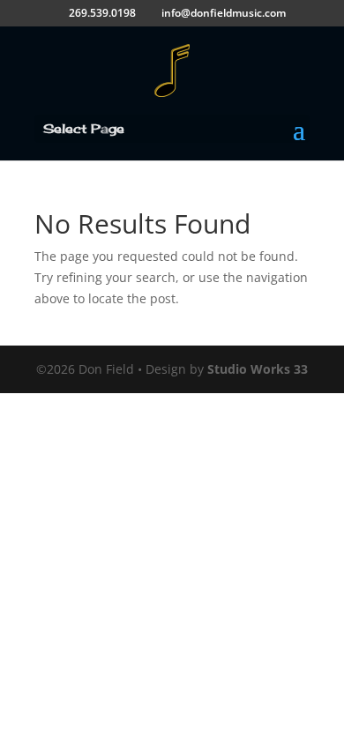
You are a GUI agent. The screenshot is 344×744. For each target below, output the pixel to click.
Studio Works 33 (257, 369)
